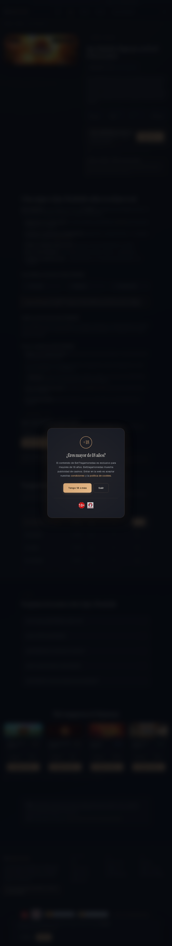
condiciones (77, 475)
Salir (101, 487)
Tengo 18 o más (77, 487)
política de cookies (100, 475)
